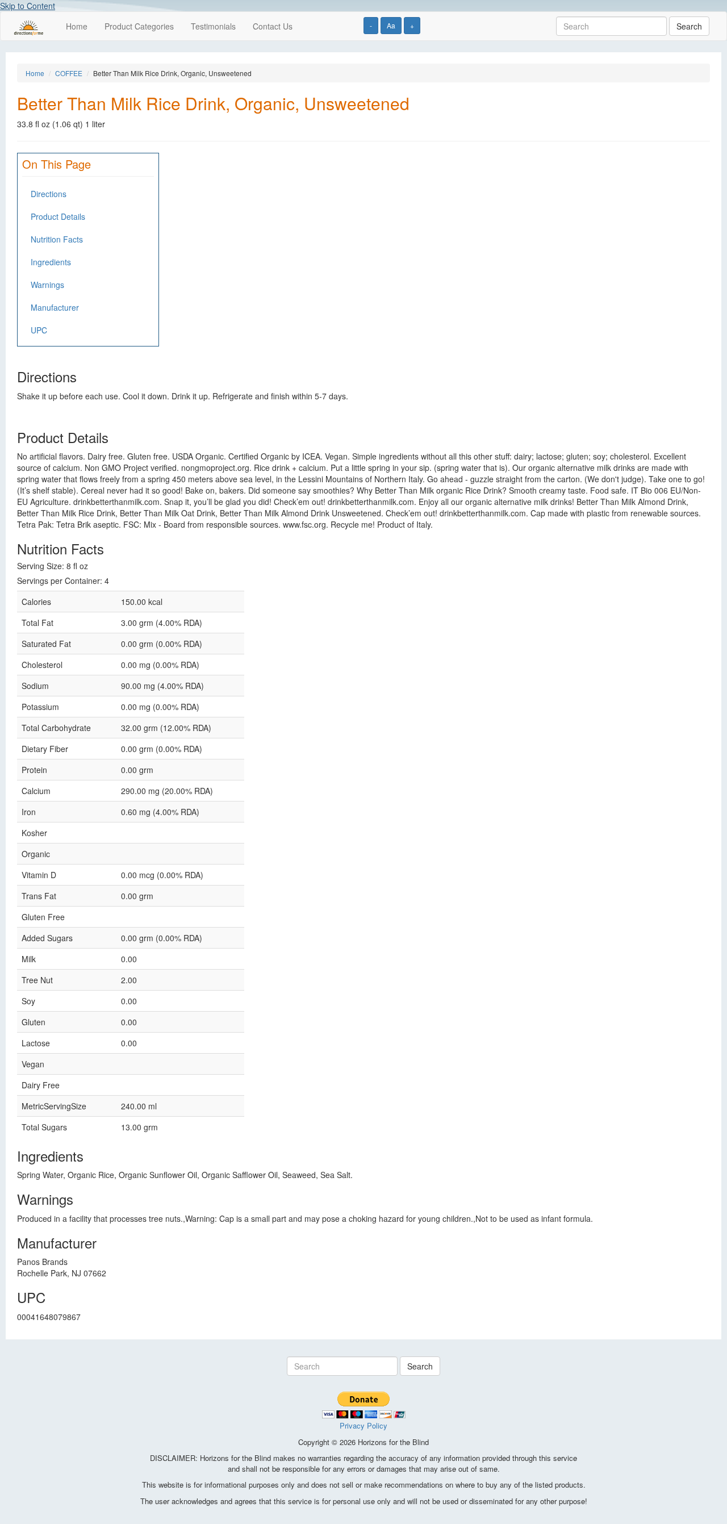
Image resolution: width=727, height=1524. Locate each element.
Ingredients (51, 262)
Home (76, 26)
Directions (48, 193)
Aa (391, 25)
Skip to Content (27, 5)
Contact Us (273, 26)
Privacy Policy (363, 1425)
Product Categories (139, 26)
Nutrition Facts (57, 239)
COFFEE (68, 73)
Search (689, 26)
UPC (39, 330)
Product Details (58, 216)
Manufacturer (55, 307)
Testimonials (213, 26)
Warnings (47, 284)
